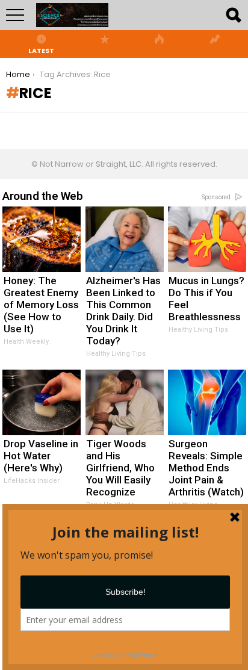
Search (233, 15)
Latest (41, 50)
